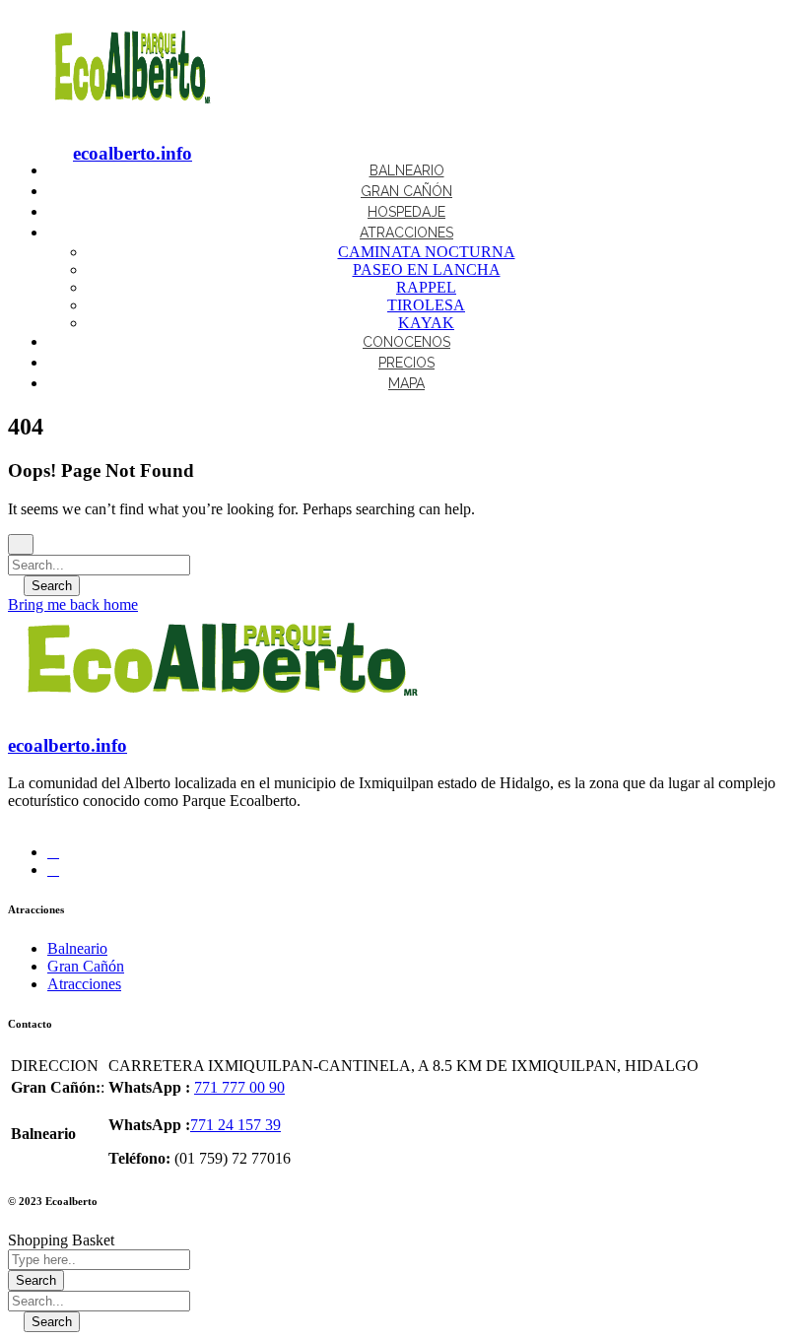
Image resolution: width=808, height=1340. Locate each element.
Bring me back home (73, 604)
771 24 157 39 (235, 1124)
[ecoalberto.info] (132, 114)
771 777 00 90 (239, 1087)
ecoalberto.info (132, 153)
